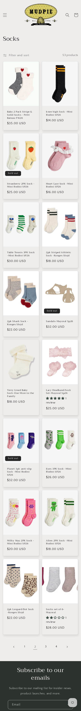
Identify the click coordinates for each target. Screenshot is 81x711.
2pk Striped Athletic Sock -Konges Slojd (58, 254)
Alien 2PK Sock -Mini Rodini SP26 (59, 542)
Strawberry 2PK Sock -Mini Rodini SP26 (21, 185)
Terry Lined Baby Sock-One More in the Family (20, 393)
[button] (5, 15)
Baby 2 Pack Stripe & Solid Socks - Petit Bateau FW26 (19, 115)
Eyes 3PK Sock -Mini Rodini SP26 (58, 470)
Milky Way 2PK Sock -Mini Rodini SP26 (20, 542)
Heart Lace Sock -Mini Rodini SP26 (59, 185)
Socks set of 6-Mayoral (55, 611)
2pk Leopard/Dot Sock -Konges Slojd (20, 611)
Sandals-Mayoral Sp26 (59, 321)
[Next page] (67, 647)
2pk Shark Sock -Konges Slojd (17, 323)
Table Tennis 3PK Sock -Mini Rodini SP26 (21, 254)
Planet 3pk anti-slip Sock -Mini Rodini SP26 (19, 472)
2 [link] (35, 646)
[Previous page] (14, 647)
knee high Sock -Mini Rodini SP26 (59, 113)
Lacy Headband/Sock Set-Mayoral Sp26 (58, 392)
